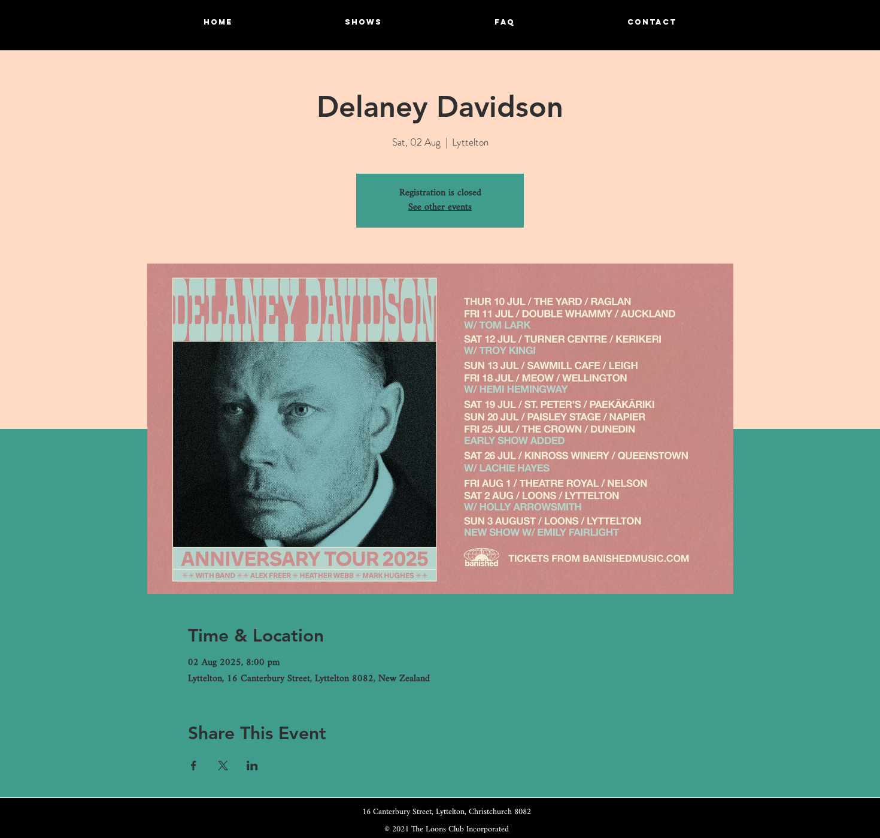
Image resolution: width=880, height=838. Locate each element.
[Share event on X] (223, 765)
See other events (440, 207)
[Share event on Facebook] (193, 765)
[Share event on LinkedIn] (252, 765)
